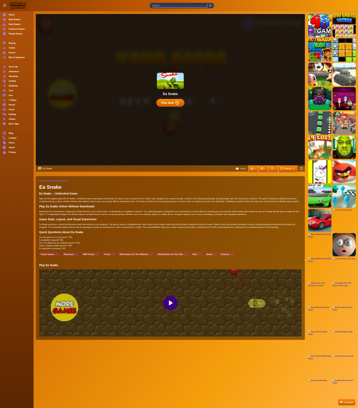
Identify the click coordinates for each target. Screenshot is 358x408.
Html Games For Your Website (136, 254)
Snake (210, 254)
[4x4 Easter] (319, 147)
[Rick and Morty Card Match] (319, 244)
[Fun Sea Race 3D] (344, 196)
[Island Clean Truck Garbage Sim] (319, 293)
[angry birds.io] (344, 171)
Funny (109, 254)
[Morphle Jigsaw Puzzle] (344, 317)
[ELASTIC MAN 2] (344, 244)
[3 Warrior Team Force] (344, 123)
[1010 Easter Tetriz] (344, 25)
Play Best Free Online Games (18, 5)
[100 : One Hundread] (319, 25)
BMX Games (90, 254)
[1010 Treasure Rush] (319, 50)
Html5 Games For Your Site (172, 254)
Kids (197, 254)
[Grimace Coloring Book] (319, 171)
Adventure (64, 181)
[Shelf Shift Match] (344, 342)
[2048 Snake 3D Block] (319, 123)
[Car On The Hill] (344, 220)
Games (42, 181)
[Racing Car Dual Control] (319, 196)
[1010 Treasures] (344, 50)
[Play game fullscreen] (301, 168)
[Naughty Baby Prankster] (344, 390)
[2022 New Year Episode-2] (319, 98)
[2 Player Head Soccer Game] (319, 74)
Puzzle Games (52, 181)
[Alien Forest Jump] (344, 366)
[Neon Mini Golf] (319, 390)
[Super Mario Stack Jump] (319, 317)
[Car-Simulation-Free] (319, 220)
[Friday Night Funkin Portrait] (319, 269)
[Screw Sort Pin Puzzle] (319, 342)
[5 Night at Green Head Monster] (344, 147)
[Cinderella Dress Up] (344, 269)
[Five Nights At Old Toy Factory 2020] (344, 293)
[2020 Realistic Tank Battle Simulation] (344, 74)
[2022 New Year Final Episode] (344, 98)
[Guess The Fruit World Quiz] (319, 366)
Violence (226, 254)
